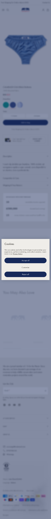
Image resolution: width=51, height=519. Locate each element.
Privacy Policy (17, 254)
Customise (25, 267)
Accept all (25, 260)
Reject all (25, 274)
